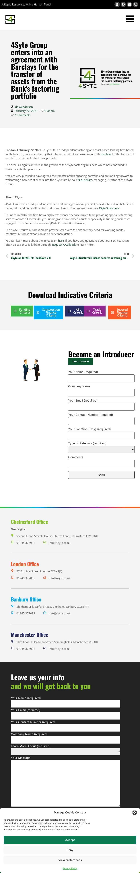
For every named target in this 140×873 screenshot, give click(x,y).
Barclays (106, 154)
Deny (70, 850)
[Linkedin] (117, 4)
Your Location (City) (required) (89, 429)
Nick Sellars (85, 180)
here (116, 208)
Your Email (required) (83, 400)
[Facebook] (123, 4)
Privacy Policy (70, 868)
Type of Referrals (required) (87, 443)
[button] (134, 812)
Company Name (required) (29, 734)
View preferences (70, 860)
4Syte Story (106, 208)
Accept (70, 840)
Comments (75, 457)
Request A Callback (64, 244)
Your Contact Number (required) (90, 414)
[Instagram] (135, 4)
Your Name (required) (83, 372)
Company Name (79, 386)
